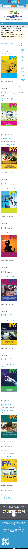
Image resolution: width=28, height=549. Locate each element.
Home (2, 29)
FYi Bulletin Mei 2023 (8, 232)
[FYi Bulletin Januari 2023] (9, 426)
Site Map (17, 507)
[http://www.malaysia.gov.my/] (4, 511)
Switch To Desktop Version (14, 548)
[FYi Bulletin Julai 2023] (9, 158)
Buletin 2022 (9, 490)
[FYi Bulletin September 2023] (9, 66)
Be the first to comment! (6, 91)
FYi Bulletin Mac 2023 (9, 320)
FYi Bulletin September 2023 (7, 52)
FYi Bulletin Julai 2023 (9, 145)
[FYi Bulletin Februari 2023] (9, 380)
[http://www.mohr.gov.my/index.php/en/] (15, 511)
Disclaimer (11, 507)
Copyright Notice (20, 506)
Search (13, 5)
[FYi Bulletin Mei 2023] (9, 245)
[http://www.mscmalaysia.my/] (12, 511)
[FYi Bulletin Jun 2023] (9, 201)
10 (4, 500)
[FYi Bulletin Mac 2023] (9, 333)
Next (8, 500)
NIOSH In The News (17, 29)
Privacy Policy (4, 506)
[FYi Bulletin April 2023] (9, 289)
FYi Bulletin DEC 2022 (9, 457)
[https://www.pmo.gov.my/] (8, 511)
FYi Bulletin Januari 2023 (7, 411)
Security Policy (12, 506)
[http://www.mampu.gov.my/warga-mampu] (13, 514)
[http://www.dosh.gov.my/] (19, 511)
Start (5, 497)
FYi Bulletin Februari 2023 (8, 365)
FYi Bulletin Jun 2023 (8, 188)
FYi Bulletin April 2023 (9, 276)
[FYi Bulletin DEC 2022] (9, 470)
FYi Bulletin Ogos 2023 (7, 99)
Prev (9, 497)
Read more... (4, 92)
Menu (2, 23)
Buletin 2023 (9, 87)
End (11, 500)
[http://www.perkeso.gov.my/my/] (23, 511)
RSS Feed (21, 95)
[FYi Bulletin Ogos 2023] (9, 114)
